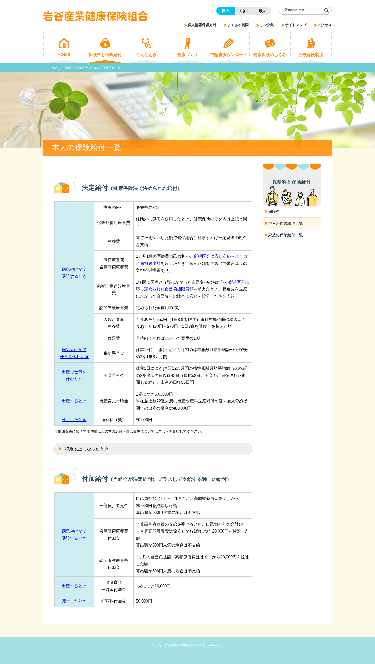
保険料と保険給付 (75, 67)
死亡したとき (74, 419)
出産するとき (74, 401)
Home (53, 67)
